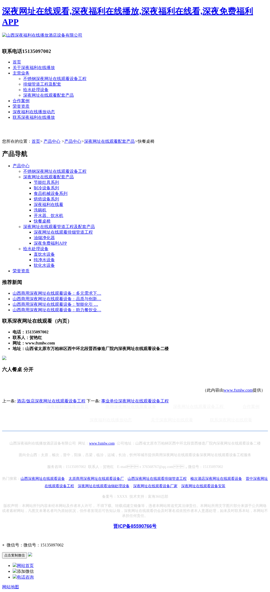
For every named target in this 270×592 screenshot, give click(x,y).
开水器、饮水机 (48, 215)
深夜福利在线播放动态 (34, 112)
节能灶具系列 (46, 182)
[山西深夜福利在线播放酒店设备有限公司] (42, 35)
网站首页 (25, 565)
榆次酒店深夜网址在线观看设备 (216, 479)
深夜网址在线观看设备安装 (203, 486)
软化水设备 (44, 265)
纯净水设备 (44, 260)
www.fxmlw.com (238, 390)
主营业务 (21, 73)
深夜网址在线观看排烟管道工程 (63, 232)
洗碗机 (40, 210)
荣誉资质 (21, 106)
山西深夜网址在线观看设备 (43, 479)
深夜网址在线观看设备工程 (199, 406)
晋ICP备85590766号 (135, 525)
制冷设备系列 (46, 188)
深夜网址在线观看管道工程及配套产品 (59, 226)
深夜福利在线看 (48, 204)
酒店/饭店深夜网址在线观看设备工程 (51, 401)
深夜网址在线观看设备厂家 (155, 486)
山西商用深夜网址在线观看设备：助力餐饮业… (57, 310)
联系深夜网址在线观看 (231, 420)
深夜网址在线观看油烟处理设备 (103, 486)
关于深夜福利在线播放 (34, 67)
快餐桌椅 (42, 221)
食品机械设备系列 (51, 193)
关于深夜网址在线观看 (172, 420)
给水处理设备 (36, 89)
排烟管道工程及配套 (42, 84)
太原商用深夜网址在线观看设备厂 (96, 479)
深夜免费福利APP (50, 243)
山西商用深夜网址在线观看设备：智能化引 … (55, 304)
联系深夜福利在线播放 (34, 117)
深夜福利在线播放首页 (67, 406)
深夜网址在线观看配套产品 (48, 95)
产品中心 (52, 141)
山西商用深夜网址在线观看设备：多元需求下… (57, 293)
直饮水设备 (44, 254)
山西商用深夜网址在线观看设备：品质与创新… (57, 299)
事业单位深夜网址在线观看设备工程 (135, 401)
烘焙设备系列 (46, 199)
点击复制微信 (14, 555)
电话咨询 (25, 577)
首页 (17, 62)
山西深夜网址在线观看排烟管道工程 (157, 479)
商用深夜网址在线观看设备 (130, 406)
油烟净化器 (44, 237)
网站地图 (10, 587)
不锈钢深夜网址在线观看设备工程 (54, 78)
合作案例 (21, 100)
